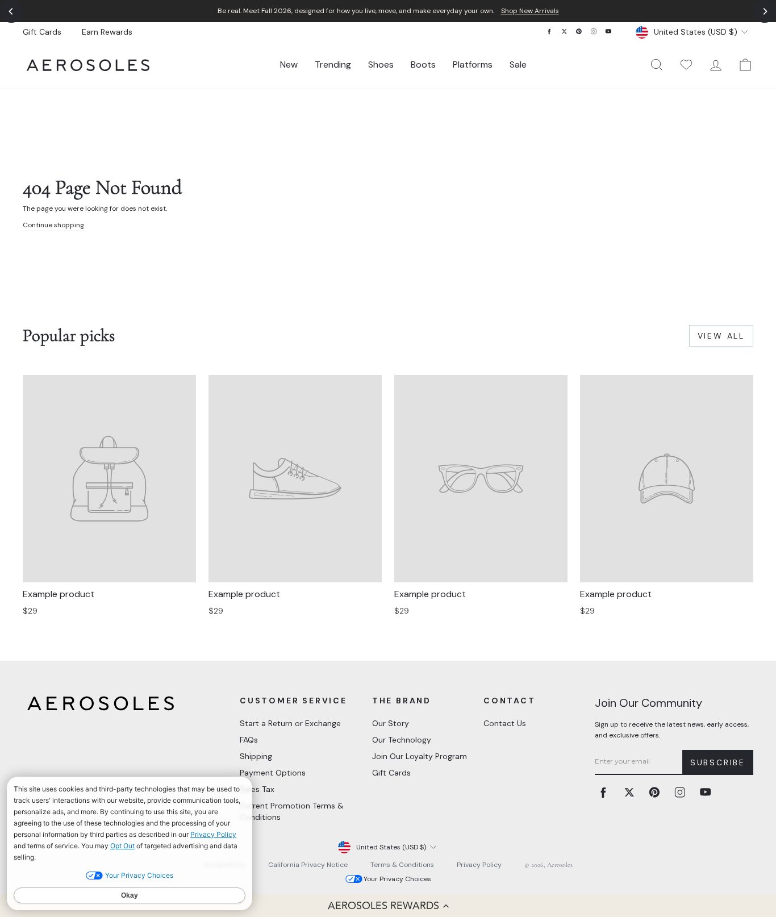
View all (721, 336)
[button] (388, 905)
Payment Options (273, 773)
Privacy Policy (479, 864)
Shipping (256, 756)
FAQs (249, 740)
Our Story (390, 723)
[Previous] (11, 11)
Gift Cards (42, 32)
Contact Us (504, 723)
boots (423, 64)
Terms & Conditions (402, 864)
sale (518, 64)
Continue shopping (53, 225)
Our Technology (401, 740)
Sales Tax (257, 789)
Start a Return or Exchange (290, 723)
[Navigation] (388, 11)
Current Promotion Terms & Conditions (292, 811)
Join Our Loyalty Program (419, 756)
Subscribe (717, 762)
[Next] (764, 11)
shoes (381, 64)
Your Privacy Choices (397, 879)
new (289, 64)
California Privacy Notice (308, 864)
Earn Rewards (107, 32)
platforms (473, 64)
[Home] (88, 65)
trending (333, 64)
